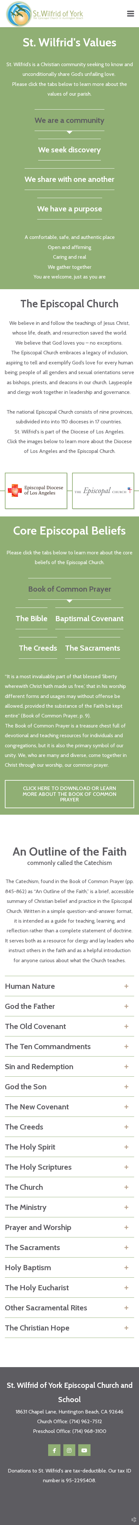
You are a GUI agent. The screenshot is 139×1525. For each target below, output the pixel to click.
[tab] (69, 120)
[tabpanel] (69, 257)
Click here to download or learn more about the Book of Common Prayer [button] (69, 794)
